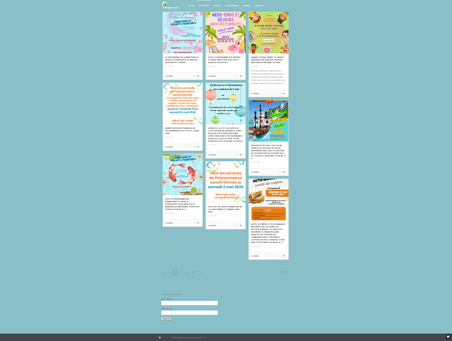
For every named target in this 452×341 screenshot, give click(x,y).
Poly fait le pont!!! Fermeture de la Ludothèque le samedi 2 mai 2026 (225, 209)
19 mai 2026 (169, 66)
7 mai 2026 (255, 66)
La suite (170, 76)
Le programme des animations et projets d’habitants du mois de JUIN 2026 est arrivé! (182, 59)
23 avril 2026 (212, 215)
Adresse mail (166, 309)
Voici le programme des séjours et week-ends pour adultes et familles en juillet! (224, 59)
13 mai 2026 (212, 66)
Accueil (191, 6)
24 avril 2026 (169, 213)
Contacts (259, 6)
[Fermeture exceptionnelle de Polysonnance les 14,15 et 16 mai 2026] (183, 103)
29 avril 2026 (255, 162)
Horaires (247, 6)
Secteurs (217, 6)
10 (193, 272)
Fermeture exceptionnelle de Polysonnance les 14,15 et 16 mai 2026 (182, 130)
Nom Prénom (166, 299)
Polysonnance (232, 6)
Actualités (204, 6)
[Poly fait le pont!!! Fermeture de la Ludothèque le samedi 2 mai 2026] (226, 182)
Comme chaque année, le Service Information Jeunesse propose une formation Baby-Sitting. (267, 59)
